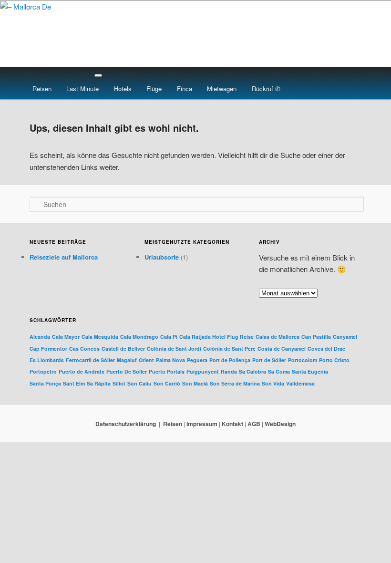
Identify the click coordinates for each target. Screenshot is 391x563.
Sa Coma (279, 371)
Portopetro (43, 371)
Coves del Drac (326, 348)
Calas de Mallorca (277, 336)
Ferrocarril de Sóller (90, 360)
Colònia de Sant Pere (229, 348)
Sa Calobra (252, 371)
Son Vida (273, 383)
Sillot (119, 383)
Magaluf (127, 360)
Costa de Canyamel (281, 348)
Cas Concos (84, 348)
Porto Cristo (334, 360)
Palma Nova (170, 360)
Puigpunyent (202, 371)
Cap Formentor (48, 348)
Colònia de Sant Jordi (174, 348)
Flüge (154, 88)
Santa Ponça (45, 383)
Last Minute (82, 88)
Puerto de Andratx (81, 371)
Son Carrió (167, 383)
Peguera (197, 360)
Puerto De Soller (126, 371)
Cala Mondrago (139, 336)
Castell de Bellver (123, 348)
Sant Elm (74, 383)
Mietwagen (222, 88)
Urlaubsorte (161, 256)
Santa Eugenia (310, 371)
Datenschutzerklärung (125, 423)
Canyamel (345, 336)
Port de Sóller (269, 360)
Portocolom (302, 360)
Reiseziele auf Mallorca (64, 256)
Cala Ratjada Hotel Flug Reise (216, 336)
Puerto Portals (167, 371)
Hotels (123, 88)
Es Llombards (47, 360)
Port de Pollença (229, 360)
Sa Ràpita (99, 383)
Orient (146, 360)
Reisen (41, 88)
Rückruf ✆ (266, 88)
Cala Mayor (66, 336)
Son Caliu (139, 383)
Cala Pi (168, 336)
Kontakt (232, 423)
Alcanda (40, 336)
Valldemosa (300, 383)
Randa (229, 371)
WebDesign (280, 423)
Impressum (201, 423)
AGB (253, 423)
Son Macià (195, 383)
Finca (184, 88)
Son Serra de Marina (235, 383)
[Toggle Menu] (98, 75)
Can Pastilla (316, 336)
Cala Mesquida (100, 336)
